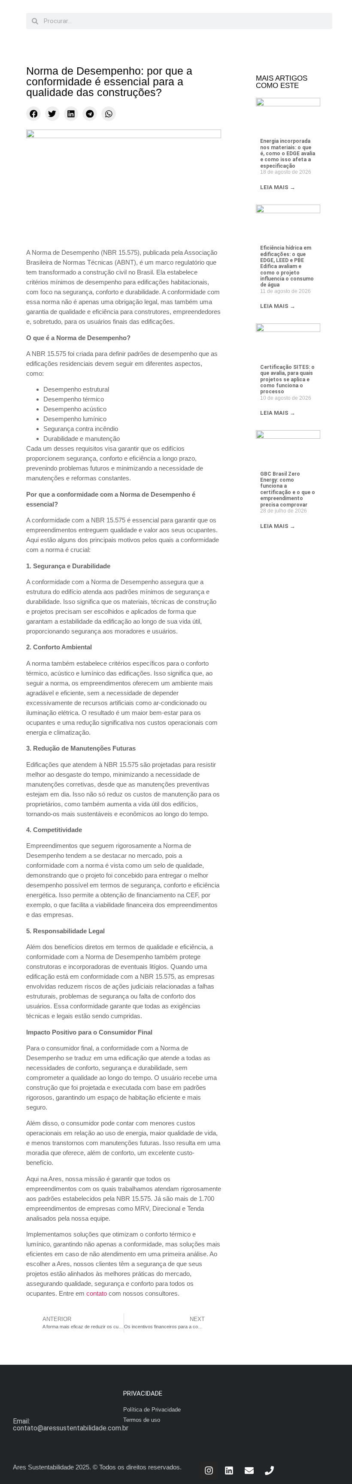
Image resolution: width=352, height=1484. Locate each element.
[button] (33, 113)
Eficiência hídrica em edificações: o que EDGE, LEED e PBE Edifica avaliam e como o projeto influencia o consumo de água (287, 266)
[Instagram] (209, 1471)
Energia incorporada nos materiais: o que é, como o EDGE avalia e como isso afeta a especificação (287, 153)
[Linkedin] (229, 1471)
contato (96, 1293)
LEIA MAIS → (277, 187)
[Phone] (270, 1471)
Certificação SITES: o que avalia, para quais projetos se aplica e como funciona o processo (287, 379)
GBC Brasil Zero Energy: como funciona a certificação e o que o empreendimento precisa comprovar (287, 489)
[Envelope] (249, 1471)
